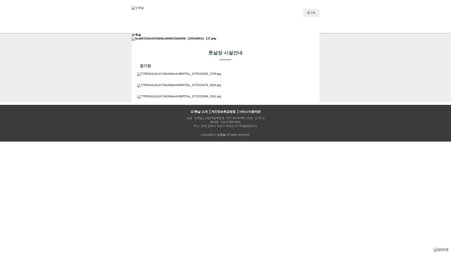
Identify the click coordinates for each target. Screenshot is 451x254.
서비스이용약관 (249, 111)
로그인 (311, 12)
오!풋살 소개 (199, 111)
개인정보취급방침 (223, 111)
